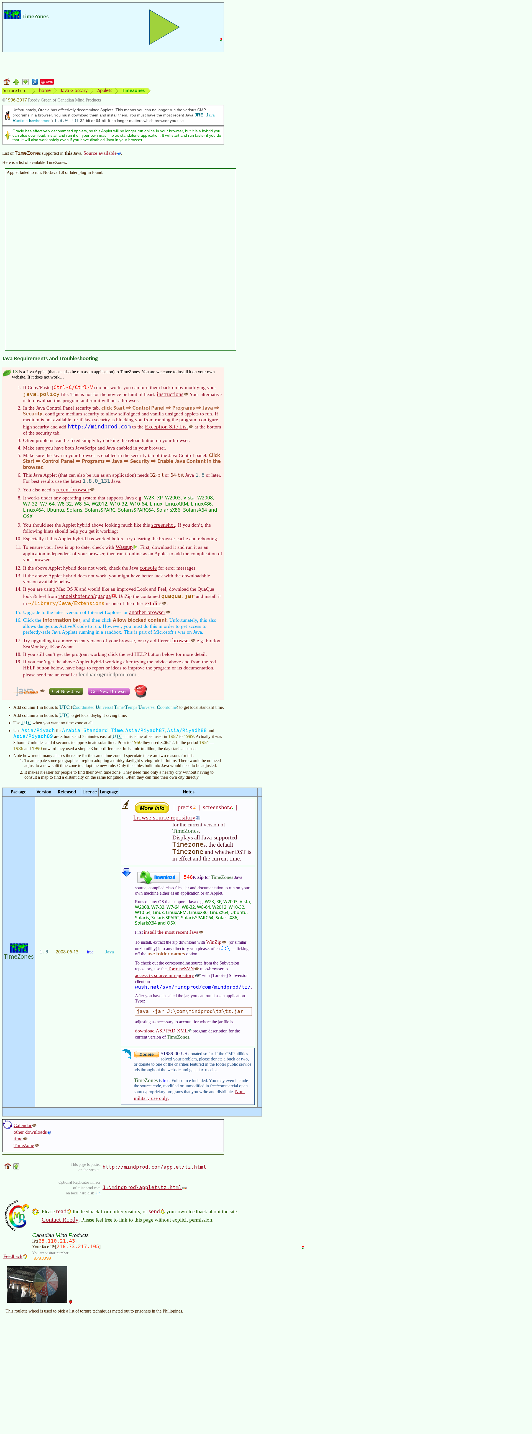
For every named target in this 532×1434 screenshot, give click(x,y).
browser (181, 640)
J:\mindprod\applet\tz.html (142, 1187)
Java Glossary (74, 90)
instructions (170, 394)
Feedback (12, 1256)
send (154, 1211)
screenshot (163, 525)
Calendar (23, 1125)
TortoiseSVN (181, 968)
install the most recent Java (171, 932)
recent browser (72, 489)
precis (185, 807)
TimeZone (24, 1145)
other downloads (30, 1132)
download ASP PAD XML (161, 1031)
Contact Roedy (60, 1219)
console (148, 568)
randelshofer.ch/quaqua (84, 596)
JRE (199, 114)
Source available (100, 153)
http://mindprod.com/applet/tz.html (154, 1167)
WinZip (213, 942)
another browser (147, 612)
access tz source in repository (164, 975)
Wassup (124, 547)
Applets (104, 90)
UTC (64, 707)
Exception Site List (166, 426)
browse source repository (164, 817)
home (45, 90)
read (61, 1211)
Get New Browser (109, 691)
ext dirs (153, 603)
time (18, 1138)
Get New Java (66, 691)
